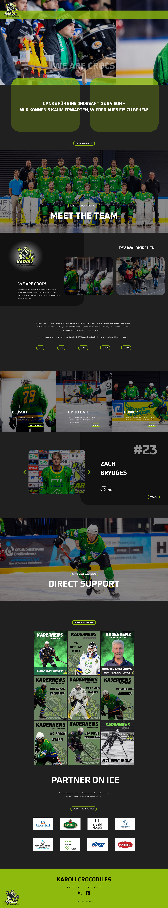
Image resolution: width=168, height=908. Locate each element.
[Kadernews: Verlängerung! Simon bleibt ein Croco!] (50, 743)
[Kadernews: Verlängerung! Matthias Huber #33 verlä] (84, 653)
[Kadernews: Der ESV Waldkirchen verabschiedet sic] (117, 743)
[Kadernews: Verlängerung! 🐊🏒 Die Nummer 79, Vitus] (84, 743)
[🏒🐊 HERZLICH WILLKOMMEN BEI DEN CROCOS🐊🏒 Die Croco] (117, 653)
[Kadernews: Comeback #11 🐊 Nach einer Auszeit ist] (50, 653)
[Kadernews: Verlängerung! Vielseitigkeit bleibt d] (50, 698)
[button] (4, 903)
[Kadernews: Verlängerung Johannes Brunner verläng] (117, 698)
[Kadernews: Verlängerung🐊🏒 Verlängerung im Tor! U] (84, 698)
